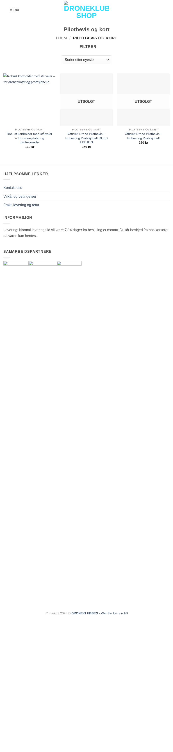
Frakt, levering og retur (21, 205)
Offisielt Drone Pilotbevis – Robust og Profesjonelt (143, 136)
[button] (11, 10)
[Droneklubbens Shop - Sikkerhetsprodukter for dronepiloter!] (86, 10)
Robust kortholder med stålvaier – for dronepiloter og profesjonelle (29, 138)
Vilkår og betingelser (19, 196)
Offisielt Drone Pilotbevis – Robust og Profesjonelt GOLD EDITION (86, 138)
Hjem (61, 38)
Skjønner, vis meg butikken (86, 750)
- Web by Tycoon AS (113, 613)
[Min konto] (159, 10)
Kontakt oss (12, 188)
